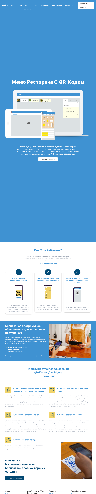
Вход (73, 5)
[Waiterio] (4, 5)
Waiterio (10, 5)
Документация (44, 5)
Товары (19, 5)
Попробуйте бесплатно (84, 5)
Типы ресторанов (28, 6)
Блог (36, 5)
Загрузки (67, 5)
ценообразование (57, 5)
